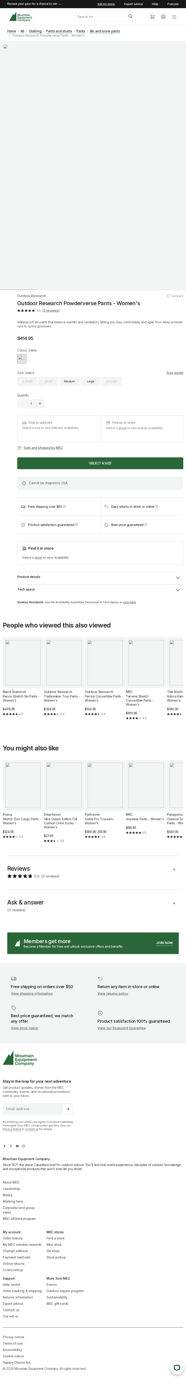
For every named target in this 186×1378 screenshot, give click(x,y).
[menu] (174, 16)
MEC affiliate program (19, 1219)
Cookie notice (13, 1356)
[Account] (163, 16)
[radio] (21, 358)
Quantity (23, 395)
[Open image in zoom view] (93, 165)
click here (129, 602)
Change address (15, 1251)
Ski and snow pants (105, 31)
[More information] (64, 506)
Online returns (13, 1264)
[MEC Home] (20, 17)
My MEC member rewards (22, 1244)
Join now (164, 943)
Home (11, 31)
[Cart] (152, 16)
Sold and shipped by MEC (43, 448)
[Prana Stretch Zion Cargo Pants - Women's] (23, 803)
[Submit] (131, 17)
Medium (69, 381)
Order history (12, 1238)
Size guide (174, 373)
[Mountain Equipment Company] (40, 1058)
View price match (24, 1028)
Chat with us (10, 1316)
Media (7, 1195)
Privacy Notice (12, 1129)
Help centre (11, 1284)
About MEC (11, 1182)
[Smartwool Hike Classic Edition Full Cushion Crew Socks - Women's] (64, 805)
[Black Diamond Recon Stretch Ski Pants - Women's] (23, 680)
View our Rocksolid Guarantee (122, 1028)
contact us (32, 1129)
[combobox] (108, 16)
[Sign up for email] (68, 1109)
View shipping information (32, 993)
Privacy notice (13, 1337)
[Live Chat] (177, 1368)
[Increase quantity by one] (39, 403)
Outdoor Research (31, 296)
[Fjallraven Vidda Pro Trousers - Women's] (105, 803)
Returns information (18, 1297)
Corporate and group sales (19, 1210)
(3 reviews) (50, 310)
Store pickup (56, 1257)
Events (51, 1284)
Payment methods (16, 1257)
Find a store (55, 1238)
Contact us (11, 1310)
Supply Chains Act (16, 1362)
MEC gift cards (57, 1304)
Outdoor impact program (65, 1291)
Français (173, 4)
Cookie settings (13, 1270)
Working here (13, 1201)
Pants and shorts (59, 31)
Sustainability (56, 1297)
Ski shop (53, 1251)
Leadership (11, 1189)
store (123, 428)
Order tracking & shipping (22, 1291)
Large (90, 381)
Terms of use (13, 1343)
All (22, 31)
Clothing (35, 31)
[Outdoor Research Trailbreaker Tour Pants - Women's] (64, 680)
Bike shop (53, 1244)
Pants (80, 31)
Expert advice (133, 4)
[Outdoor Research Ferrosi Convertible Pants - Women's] (105, 680)
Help (155, 4)
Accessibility (12, 1350)
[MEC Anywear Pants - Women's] (146, 801)
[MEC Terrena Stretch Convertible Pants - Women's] (146, 682)
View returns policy (113, 993)
